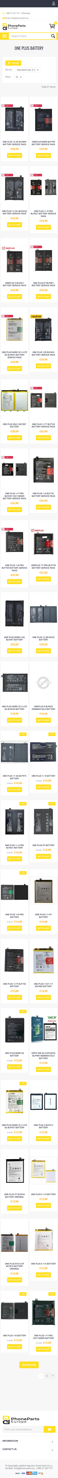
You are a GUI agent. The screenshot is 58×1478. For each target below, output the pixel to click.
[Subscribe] (50, 1429)
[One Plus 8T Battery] (43, 821)
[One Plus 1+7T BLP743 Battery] (14, 960)
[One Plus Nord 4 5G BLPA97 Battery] (14, 613)
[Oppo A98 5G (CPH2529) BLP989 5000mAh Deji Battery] (43, 1029)
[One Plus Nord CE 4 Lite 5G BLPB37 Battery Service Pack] (14, 328)
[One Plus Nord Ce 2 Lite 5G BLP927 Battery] (14, 1101)
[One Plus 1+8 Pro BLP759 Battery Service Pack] (14, 541)
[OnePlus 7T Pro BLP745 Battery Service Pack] (43, 541)
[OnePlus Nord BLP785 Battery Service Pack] (43, 118)
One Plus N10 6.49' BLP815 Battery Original (14, 1266)
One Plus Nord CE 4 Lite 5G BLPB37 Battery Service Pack (14, 355)
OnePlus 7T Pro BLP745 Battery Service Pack (43, 566)
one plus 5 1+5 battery (43, 1194)
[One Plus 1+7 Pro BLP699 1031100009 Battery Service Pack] (14, 469)
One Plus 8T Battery (43, 845)
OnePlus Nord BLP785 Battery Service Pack (43, 143)
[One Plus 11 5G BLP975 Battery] (14, 752)
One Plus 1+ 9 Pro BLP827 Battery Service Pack (43, 214)
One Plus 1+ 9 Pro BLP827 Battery (14, 846)
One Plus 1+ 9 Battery (43, 776)
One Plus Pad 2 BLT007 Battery (14, 425)
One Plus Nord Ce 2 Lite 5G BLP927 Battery (14, 1126)
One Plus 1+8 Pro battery (14, 915)
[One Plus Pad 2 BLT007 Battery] (14, 400)
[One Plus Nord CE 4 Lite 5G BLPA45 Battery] (14, 682)
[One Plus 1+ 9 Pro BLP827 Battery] (14, 821)
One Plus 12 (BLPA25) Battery (43, 638)
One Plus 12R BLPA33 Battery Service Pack (43, 353)
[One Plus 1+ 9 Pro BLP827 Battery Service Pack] (43, 187)
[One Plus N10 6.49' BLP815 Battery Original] (14, 1240)
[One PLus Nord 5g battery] (14, 1029)
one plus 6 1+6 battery (43, 1264)
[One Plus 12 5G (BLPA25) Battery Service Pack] (14, 187)
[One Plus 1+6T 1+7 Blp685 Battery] (43, 960)
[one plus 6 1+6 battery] (43, 1240)
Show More (29, 1364)
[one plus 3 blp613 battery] (43, 1101)
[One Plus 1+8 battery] (14, 1312)
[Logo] (14, 27)
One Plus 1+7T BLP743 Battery (14, 985)
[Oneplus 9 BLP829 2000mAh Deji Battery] (43, 682)
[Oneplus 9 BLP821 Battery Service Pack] (14, 259)
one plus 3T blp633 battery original (14, 1195)
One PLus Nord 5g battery (14, 1054)
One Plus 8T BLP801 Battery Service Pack (43, 284)
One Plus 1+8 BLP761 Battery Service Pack (43, 494)
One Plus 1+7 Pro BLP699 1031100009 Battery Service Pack (14, 496)
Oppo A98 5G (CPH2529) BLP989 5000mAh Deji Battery (43, 1056)
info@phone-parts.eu (20, 18)
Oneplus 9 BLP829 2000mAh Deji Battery (43, 707)
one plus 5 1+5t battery (43, 915)
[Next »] (53, 1376)
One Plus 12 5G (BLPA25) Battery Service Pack (14, 212)
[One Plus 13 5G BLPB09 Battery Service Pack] (14, 118)
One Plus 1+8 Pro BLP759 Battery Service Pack (14, 568)
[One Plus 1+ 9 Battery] (43, 752)
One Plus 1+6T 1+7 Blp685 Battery (43, 985)
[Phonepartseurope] (21, 1419)
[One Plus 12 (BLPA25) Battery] (43, 613)
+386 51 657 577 (13, 13)
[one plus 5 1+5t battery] (43, 890)
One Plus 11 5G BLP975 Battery (14, 777)
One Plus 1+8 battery (14, 1336)
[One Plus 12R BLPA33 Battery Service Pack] (43, 328)
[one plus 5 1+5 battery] (43, 1170)
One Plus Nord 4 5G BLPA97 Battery (14, 638)
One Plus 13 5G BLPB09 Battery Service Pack (14, 143)
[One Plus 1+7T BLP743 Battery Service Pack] (43, 400)
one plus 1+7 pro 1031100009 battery (43, 1337)
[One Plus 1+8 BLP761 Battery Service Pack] (43, 469)
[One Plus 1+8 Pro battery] (14, 890)
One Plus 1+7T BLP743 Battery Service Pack (43, 425)
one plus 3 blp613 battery (43, 1126)
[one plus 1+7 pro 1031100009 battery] (43, 1312)
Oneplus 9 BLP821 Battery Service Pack (14, 284)
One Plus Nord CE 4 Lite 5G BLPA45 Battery (14, 707)
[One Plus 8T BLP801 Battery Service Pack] (43, 259)
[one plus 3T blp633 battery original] (14, 1170)
